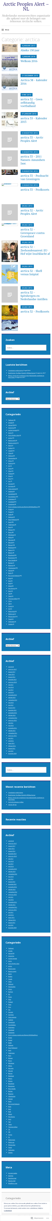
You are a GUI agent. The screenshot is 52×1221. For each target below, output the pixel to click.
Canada (10, 451)
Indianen (10, 517)
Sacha (9, 578)
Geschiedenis (12, 497)
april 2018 (11, 667)
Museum (10, 540)
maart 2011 (11, 743)
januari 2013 (11, 708)
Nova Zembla (11, 560)
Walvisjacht (11, 611)
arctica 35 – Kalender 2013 (34, 119)
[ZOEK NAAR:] (26, 348)
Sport (9, 591)
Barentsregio (11, 440)
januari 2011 (11, 748)
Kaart (9, 527)
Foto (9, 479)
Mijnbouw (11, 535)
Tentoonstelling (12, 599)
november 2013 (12, 695)
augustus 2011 (12, 736)
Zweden (10, 624)
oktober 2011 (11, 730)
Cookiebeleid (8, 1210)
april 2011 (11, 741)
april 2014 (11, 692)
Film (9, 471)
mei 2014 (10, 690)
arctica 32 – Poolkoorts (35, 311)
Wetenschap (11, 616)
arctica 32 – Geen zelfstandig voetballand (31, 102)
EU (9, 466)
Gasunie (10, 484)
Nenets (10, 550)
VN (9, 604)
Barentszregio (12, 443)
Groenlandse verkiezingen (15, 370)
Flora (9, 476)
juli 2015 (10, 685)
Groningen (11, 504)
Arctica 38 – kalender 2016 (34, 81)
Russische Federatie (13, 576)
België (10, 445)
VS (9, 609)
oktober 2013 (11, 697)
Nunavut (10, 565)
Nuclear (10, 563)
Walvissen (11, 614)
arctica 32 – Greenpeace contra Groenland (33, 233)
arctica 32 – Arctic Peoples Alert (32, 212)
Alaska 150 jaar (30, 50)
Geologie (10, 491)
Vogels (10, 606)
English (10, 463)
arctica (10, 438)
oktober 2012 (11, 715)
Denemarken (11, 458)
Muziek (10, 542)
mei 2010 (10, 751)
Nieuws (10, 553)
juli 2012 (10, 723)
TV (9, 601)
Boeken (10, 448)
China (10, 453)
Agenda (10, 423)
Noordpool (11, 555)
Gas (9, 481)
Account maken (12, 1173)
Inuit (9, 522)
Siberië (10, 586)
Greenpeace (11, 499)
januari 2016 (11, 677)
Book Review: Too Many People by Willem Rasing (21, 373)
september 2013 (12, 700)
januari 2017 (11, 672)
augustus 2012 (12, 720)
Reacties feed (11, 1181)
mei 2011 (10, 738)
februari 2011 (12, 746)
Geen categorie (12, 489)
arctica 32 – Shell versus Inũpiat (31, 272)
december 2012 (12, 710)
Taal (9, 593)
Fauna (10, 468)
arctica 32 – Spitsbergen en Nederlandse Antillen (34, 296)
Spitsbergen (11, 588)
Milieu (10, 537)
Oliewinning (11, 568)
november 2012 (12, 713)
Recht (9, 573)
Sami (9, 581)
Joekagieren (11, 525)
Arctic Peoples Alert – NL (26, 6)
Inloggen (10, 1176)
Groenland (11, 502)
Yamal (10, 619)
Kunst (10, 532)
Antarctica (11, 428)
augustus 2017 (12, 669)
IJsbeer (10, 509)
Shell (9, 583)
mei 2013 (10, 705)
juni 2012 (11, 725)
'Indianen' (11, 420)
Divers (10, 461)
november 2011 (12, 728)
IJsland (10, 512)
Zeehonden (11, 621)
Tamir (10, 596)
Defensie (10, 456)
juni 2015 (11, 687)
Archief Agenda (12, 430)
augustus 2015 (12, 682)
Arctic (10, 433)
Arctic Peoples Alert (13, 435)
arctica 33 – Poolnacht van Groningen (35, 177)
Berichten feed (12, 1178)
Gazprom (11, 486)
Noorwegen (11, 558)
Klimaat (10, 530)
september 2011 (12, 733)
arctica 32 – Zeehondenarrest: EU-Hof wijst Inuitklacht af (35, 250)
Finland (10, 473)
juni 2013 (11, 702)
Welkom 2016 (29, 61)
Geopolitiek (11, 494)
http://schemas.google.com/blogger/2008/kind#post (23, 507)
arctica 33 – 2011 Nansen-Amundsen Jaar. (33, 160)
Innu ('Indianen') (12, 519)
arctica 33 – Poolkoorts (35, 189)
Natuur (10, 545)
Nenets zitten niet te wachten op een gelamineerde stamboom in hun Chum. (26, 376)
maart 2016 (11, 674)
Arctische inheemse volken (15, 802)
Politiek (10, 570)
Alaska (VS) (11, 425)
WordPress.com (12, 1183)
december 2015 (12, 679)
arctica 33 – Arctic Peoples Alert (32, 139)
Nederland (11, 547)
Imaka (10, 514)
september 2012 (12, 718)
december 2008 (12, 753)
